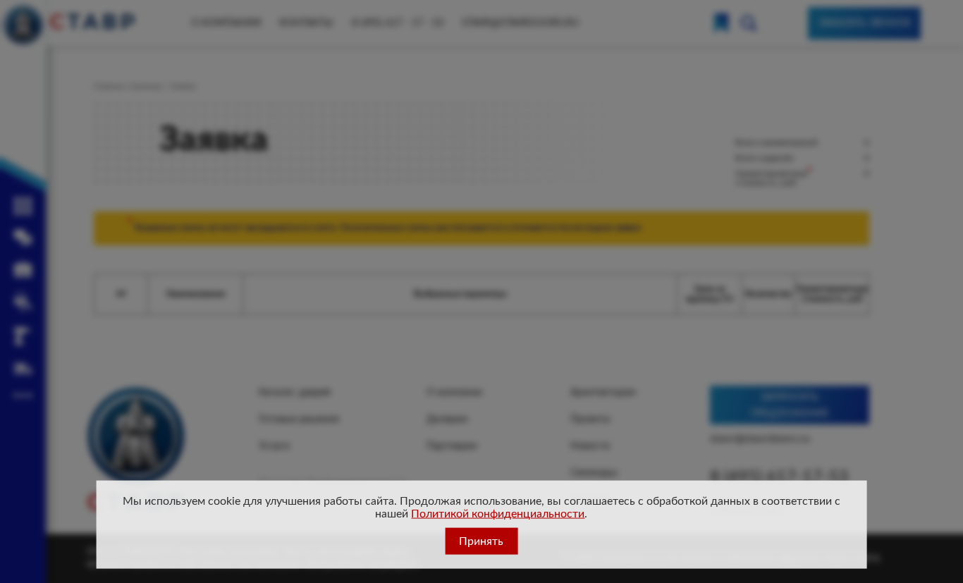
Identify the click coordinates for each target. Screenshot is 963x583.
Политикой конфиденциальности (497, 514)
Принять (481, 541)
